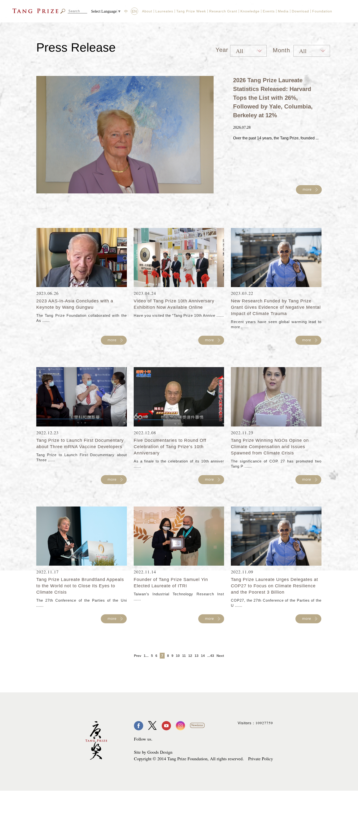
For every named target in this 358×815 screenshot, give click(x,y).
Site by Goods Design (153, 752)
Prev (137, 655)
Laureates (164, 11)
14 (203, 655)
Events (269, 11)
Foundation (322, 11)
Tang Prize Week (191, 11)
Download (300, 11)
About (147, 11)
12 (190, 655)
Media (283, 11)
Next (220, 655)
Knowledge (250, 11)
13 (196, 655)
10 (178, 655)
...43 (210, 655)
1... (146, 655)
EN (134, 11)
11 (184, 655)
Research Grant (223, 11)
